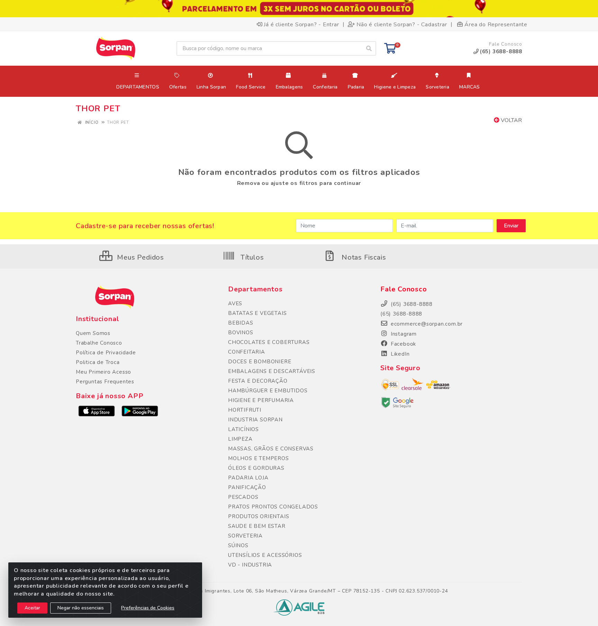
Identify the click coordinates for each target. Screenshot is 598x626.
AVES (235, 303)
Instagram (403, 333)
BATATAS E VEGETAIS (257, 313)
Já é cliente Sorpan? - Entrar (301, 24)
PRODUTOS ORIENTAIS (258, 516)
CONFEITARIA (246, 351)
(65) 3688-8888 (401, 313)
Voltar (510, 120)
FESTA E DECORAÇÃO (258, 380)
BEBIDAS (240, 322)
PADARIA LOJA (248, 477)
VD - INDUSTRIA (250, 564)
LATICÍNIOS (243, 429)
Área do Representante (495, 24)
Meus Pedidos (139, 257)
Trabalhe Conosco (99, 342)
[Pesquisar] (369, 48)
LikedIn (399, 354)
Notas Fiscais (362, 257)
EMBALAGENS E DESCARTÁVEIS (271, 371)
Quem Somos (93, 333)
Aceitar (32, 608)
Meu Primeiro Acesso (103, 371)
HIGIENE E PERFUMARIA (261, 400)
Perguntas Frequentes (105, 381)
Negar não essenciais (80, 608)
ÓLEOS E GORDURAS (256, 468)
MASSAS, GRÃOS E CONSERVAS (271, 448)
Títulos (251, 257)
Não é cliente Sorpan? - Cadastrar (401, 24)
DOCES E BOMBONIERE (259, 361)
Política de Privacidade (106, 352)
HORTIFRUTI (244, 410)
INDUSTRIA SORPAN (255, 419)
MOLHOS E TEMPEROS (258, 458)
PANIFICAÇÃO (247, 487)
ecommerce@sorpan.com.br (426, 323)
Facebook (402, 343)
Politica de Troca (98, 362)
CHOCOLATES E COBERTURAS (268, 342)
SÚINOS (238, 545)
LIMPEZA (240, 439)
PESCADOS (243, 497)
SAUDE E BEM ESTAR (257, 526)
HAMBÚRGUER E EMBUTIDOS (268, 390)
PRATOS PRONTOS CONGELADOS (273, 506)
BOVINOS (240, 332)
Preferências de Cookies (147, 608)
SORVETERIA (245, 535)
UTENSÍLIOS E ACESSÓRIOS (265, 555)
